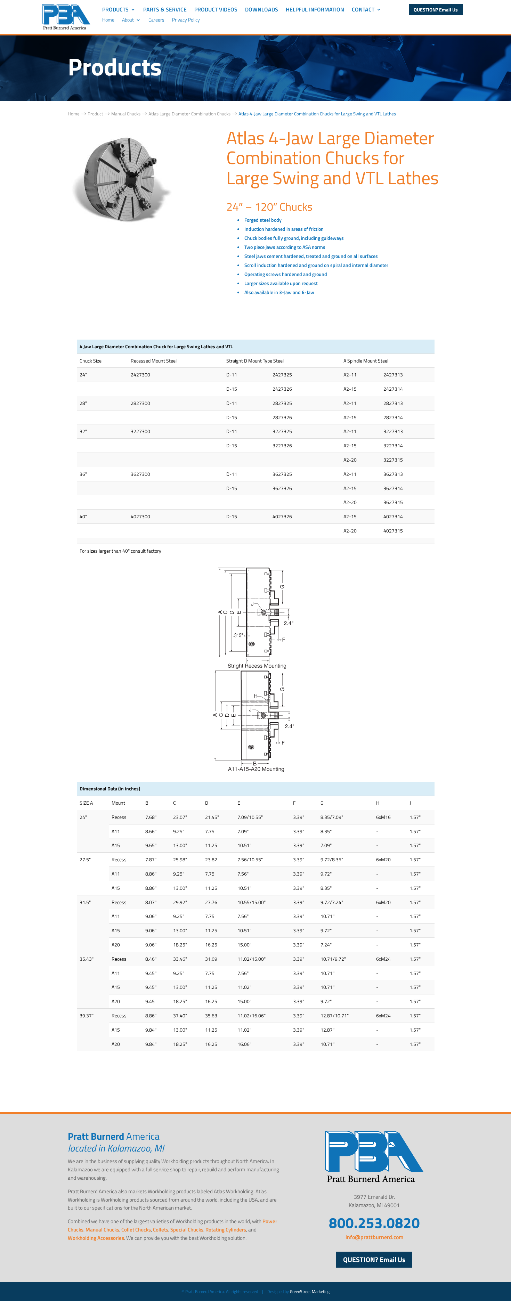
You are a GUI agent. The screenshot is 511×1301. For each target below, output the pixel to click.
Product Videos (215, 10)
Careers (156, 20)
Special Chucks (186, 1230)
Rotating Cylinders (225, 1230)
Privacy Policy (186, 20)
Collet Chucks (136, 1230)
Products (115, 10)
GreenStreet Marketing (310, 1291)
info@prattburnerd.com (374, 1237)
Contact (363, 10)
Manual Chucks (102, 1230)
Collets (160, 1230)
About (128, 20)
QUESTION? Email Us (436, 9)
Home (108, 20)
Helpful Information (315, 10)
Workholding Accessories (96, 1238)
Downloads (261, 10)
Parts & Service (165, 10)
